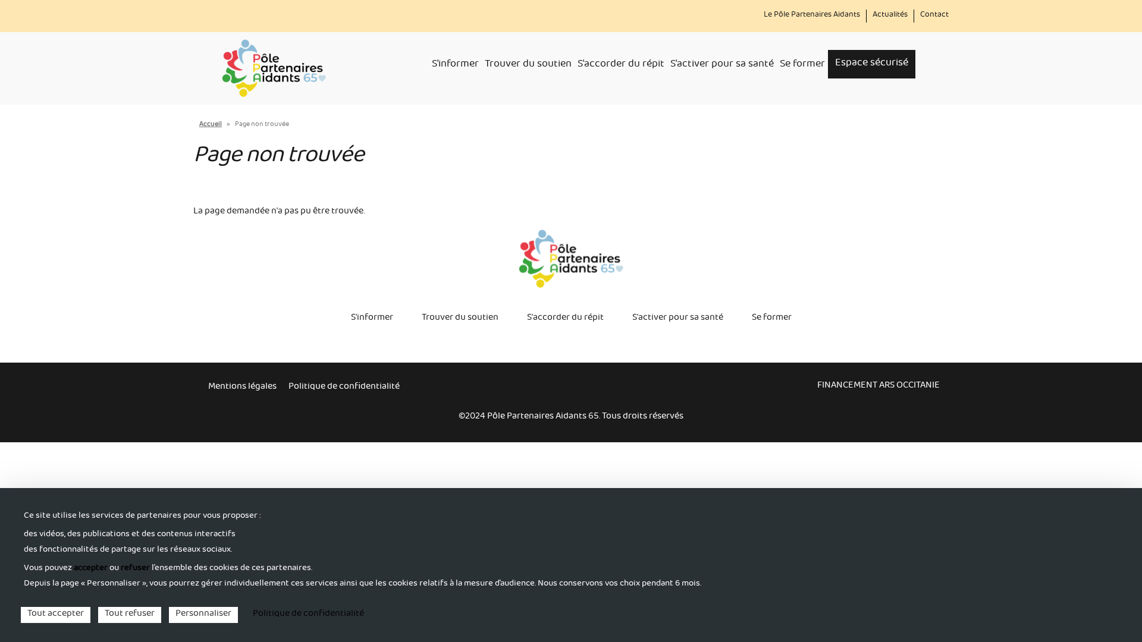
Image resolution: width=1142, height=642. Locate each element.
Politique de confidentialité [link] (308, 614)
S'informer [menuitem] (455, 65)
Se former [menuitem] (802, 65)
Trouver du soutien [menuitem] (528, 65)
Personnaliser (203, 615)
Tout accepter (55, 615)
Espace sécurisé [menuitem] (871, 64)
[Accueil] (274, 68)
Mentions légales (242, 387)
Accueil (210, 125)
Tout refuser (130, 615)
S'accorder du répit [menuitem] (621, 65)
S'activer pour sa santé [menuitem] (722, 65)
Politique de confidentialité (344, 387)
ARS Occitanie (909, 386)
